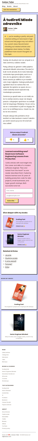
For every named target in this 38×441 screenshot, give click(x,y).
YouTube (4, 426)
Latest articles (6, 352)
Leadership (5, 393)
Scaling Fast (5, 369)
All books (4, 376)
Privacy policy (6, 428)
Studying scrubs (11, 258)
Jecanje (8, 255)
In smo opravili (10, 261)
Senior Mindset (6, 390)
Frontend (4, 397)
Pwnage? (8, 264)
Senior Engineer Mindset (9, 371)
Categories (5, 355)
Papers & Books (6, 405)
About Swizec (6, 412)
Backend (4, 400)
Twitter (4, 419)
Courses (4, 378)
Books (9, 6)
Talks (3, 359)
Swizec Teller (15, 2)
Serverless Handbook (8, 374)
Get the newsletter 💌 (11, 10)
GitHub (4, 424)
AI (2, 395)
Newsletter (5, 417)
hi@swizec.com (6, 436)
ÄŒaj (7, 267)
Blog (3, 6)
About (15, 6)
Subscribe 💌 (11, 201)
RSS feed (4, 362)
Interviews (5, 357)
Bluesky (4, 421)
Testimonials (5, 414)
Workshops (5, 381)
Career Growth (6, 402)
